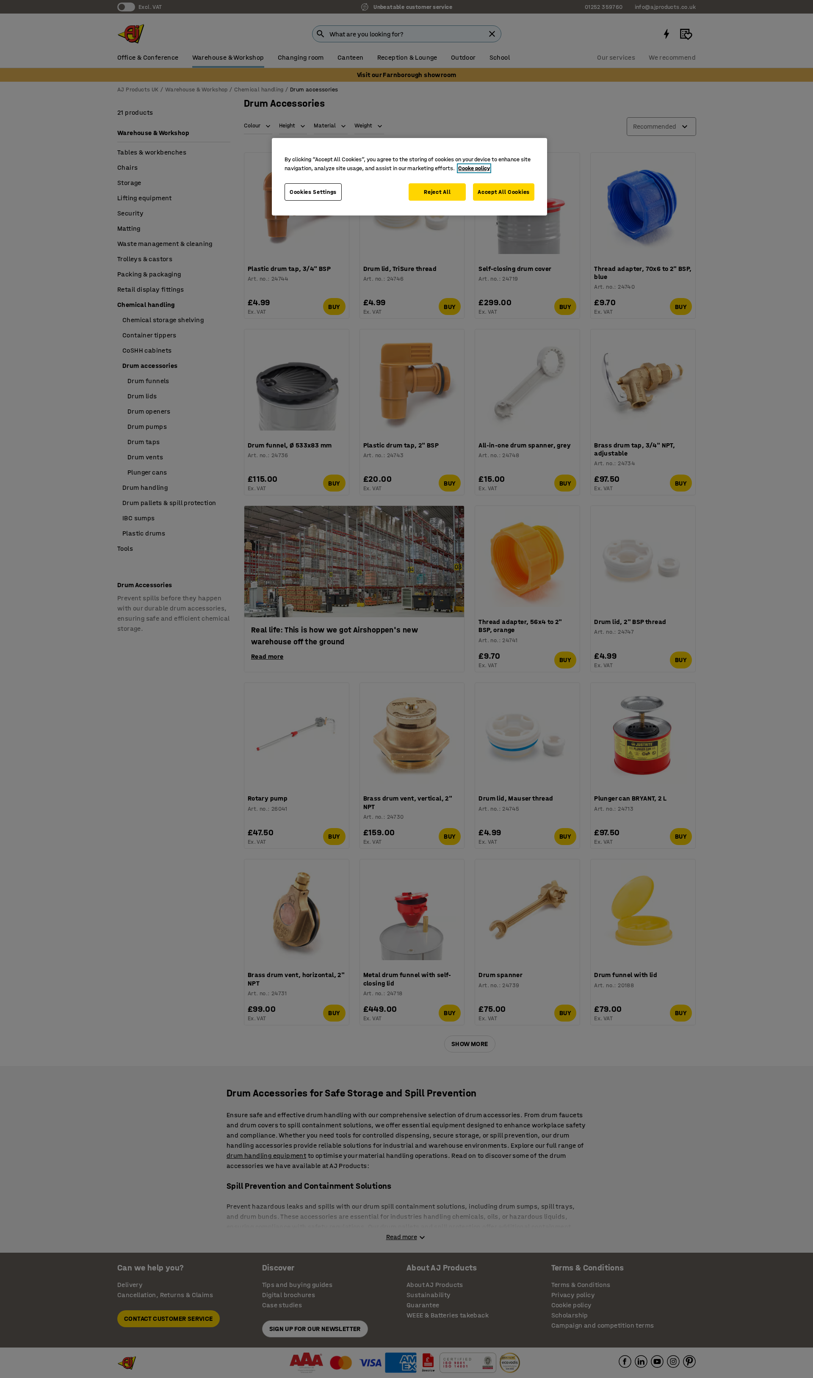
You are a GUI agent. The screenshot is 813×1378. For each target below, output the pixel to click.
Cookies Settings (313, 192)
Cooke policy (474, 168)
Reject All (437, 192)
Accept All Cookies (504, 192)
